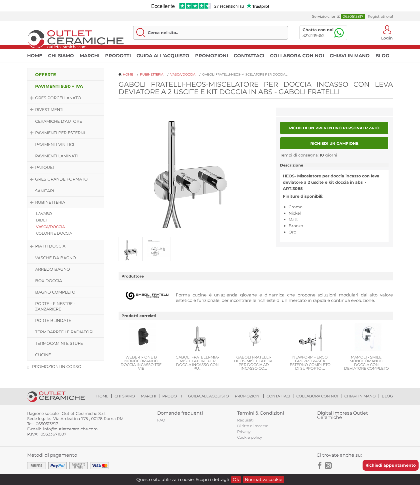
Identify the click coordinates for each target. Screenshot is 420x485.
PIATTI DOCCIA (50, 246)
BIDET (42, 220)
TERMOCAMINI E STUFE (59, 343)
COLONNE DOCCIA (54, 233)
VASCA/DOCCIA (50, 226)
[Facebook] (320, 465)
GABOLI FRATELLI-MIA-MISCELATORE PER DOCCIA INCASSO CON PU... (197, 362)
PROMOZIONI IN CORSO (56, 366)
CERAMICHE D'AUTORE (58, 121)
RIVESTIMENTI (49, 109)
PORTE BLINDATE (53, 320)
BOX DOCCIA (48, 280)
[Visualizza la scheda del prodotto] (143, 338)
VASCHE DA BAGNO (55, 257)
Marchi (89, 55)
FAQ (161, 420)
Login (387, 37)
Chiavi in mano (350, 55)
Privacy (244, 431)
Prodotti (118, 55)
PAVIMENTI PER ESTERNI (60, 132)
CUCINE (43, 354)
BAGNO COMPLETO (55, 292)
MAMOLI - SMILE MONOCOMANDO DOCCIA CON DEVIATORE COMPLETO (366, 362)
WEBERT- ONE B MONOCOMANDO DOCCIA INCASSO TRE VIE (141, 362)
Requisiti (245, 420)
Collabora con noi (297, 55)
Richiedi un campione (334, 143)
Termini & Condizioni (260, 413)
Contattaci (249, 55)
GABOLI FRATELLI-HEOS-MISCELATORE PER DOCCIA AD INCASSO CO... (254, 362)
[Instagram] (328, 465)
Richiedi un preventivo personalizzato (334, 128)
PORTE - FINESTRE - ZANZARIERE (55, 306)
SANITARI (44, 190)
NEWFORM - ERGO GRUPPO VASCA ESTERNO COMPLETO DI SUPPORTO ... (310, 362)
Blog (382, 55)
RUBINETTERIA (50, 202)
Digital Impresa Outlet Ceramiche (342, 415)
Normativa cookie (263, 479)
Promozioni (211, 55)
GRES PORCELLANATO (58, 97)
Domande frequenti (180, 413)
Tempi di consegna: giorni (308, 155)
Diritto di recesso (252, 425)
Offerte (45, 74)
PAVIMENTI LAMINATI (56, 156)
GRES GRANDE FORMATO (61, 179)
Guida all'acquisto (163, 55)
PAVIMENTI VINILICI (54, 144)
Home (34, 55)
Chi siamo (61, 55)
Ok (236, 479)
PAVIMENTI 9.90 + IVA (59, 86)
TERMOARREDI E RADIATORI (64, 331)
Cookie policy (249, 437)
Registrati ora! (380, 16)
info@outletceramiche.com (70, 428)
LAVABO (44, 213)
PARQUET (45, 167)
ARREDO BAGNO (52, 269)
